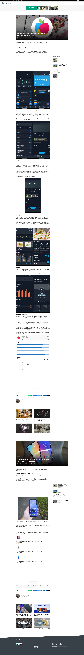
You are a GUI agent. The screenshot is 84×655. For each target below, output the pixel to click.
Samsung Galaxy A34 (38, 585)
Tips (35, 3)
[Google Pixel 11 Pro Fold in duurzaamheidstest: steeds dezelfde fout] (55, 60)
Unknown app (24, 336)
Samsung (26, 585)
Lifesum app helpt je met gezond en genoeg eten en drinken (22, 420)
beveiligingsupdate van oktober (27, 478)
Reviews (19, 3)
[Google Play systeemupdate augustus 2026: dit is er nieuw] (55, 70)
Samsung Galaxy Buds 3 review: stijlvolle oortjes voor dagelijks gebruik (41, 435)
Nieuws (15, 3)
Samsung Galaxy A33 (31, 585)
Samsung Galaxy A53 (45, 585)
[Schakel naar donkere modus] (80, 3)
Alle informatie (18, 543)
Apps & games (25, 3)
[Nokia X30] (18, 548)
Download (47, 338)
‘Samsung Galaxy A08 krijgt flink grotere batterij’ (62, 65)
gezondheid (20, 392)
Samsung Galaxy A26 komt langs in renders (24, 628)
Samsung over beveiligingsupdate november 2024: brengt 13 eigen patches (23, 615)
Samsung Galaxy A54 (19, 540)
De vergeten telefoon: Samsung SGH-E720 (42, 628)
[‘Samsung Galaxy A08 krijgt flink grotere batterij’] (55, 65)
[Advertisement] (33, 63)
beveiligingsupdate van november (36, 524)
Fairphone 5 (43, 476)
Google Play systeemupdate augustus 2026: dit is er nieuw (21, 0)
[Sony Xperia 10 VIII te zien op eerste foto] (55, 76)
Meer (38, 3)
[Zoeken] (82, 3)
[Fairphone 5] (18, 558)
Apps (18, 31)
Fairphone (17, 585)
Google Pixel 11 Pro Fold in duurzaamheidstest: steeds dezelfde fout (62, 59)
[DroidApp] (6, 3)
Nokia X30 (18, 550)
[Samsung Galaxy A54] (18, 538)
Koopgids (32, 3)
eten (16, 392)
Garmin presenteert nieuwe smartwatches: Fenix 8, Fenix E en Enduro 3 (42, 420)
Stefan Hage (23, 399)
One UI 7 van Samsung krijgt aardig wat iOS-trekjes (41, 615)
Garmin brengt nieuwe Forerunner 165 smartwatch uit (23, 435)
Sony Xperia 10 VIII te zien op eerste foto (63, 75)
